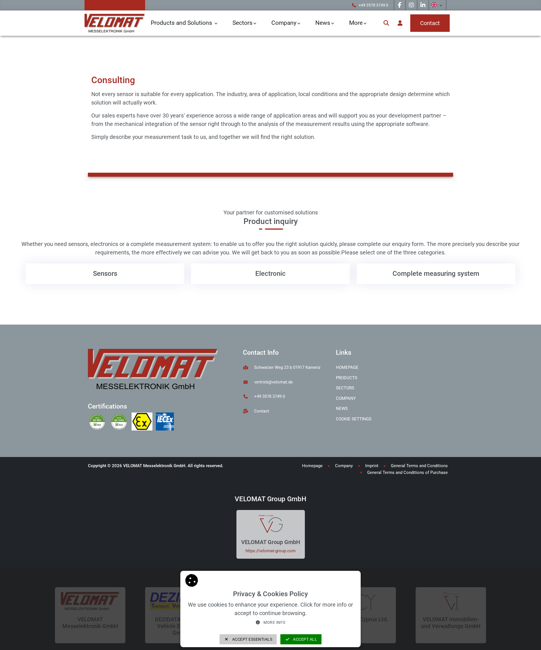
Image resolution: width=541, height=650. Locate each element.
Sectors (242, 22)
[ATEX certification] (144, 422)
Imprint (371, 465)
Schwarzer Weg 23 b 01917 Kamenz (287, 367)
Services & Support (112, 49)
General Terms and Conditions (419, 465)
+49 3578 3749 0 (373, 5)
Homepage (347, 367)
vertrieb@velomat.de (273, 382)
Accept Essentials (251, 639)
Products (346, 377)
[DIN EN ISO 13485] (120, 422)
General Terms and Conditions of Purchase (407, 472)
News (342, 408)
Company (283, 22)
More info (274, 622)
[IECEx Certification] (166, 422)
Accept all (304, 639)
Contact (261, 411)
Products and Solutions (182, 22)
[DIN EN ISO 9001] (99, 422)
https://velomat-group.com (270, 550)
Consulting (148, 49)
